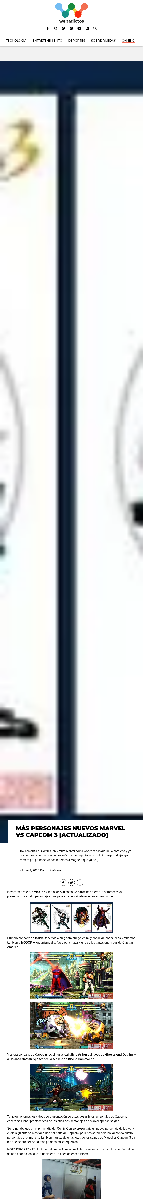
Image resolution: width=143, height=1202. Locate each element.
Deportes (76, 40)
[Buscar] (95, 28)
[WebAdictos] (71, 12)
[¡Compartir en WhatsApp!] (80, 882)
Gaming (128, 40)
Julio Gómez (54, 870)
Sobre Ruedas (103, 40)
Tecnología (16, 40)
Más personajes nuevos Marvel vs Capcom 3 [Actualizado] (70, 831)
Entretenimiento (47, 40)
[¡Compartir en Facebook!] (63, 882)
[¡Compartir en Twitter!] (71, 882)
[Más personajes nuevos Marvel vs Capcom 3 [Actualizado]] (71, 451)
